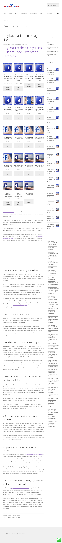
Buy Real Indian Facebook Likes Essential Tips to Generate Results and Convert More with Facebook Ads (53, 300)
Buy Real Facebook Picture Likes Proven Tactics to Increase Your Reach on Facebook (53, 382)
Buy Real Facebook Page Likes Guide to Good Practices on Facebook (22, 52)
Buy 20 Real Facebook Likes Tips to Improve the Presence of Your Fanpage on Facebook (53, 245)
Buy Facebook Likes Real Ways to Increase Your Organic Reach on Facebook (53, 337)
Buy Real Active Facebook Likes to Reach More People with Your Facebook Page (53, 328)
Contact (5, 20)
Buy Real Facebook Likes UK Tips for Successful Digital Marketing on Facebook (53, 319)
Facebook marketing (8, 212)
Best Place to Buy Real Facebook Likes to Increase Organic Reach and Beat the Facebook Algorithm (53, 363)
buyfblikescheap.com (21, 44)
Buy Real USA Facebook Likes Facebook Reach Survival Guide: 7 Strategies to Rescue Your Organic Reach (52, 421)
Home (5, 13)
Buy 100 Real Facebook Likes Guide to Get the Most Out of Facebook (52, 354)
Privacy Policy (23, 13)
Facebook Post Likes (53, 51)
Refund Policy (33, 13)
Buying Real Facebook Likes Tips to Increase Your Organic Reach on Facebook (53, 264)
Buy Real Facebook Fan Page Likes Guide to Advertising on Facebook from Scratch (53, 402)
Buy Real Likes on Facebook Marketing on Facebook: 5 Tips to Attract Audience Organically (53, 290)
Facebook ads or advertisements (34, 454)
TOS (41, 13)
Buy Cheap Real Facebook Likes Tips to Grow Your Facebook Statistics (53, 346)
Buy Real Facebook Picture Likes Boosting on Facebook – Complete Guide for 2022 (53, 391)
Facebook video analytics (20, 305)
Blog (16, 13)
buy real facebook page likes (13, 517)
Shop (10, 13)
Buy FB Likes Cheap (8, 534)
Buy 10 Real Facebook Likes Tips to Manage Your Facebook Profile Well (53, 255)
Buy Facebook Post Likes (14, 515)
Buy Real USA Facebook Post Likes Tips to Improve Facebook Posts (53, 272)
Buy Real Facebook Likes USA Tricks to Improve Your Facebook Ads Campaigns (53, 310)
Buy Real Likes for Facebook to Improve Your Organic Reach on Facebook (52, 372)
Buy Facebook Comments (51, 43)
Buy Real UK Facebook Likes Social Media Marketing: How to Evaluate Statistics (53, 281)
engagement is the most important (20, 488)
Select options (8, 88)
